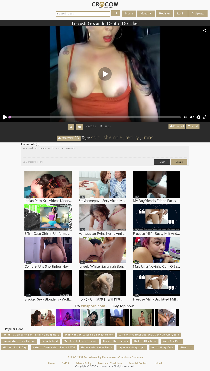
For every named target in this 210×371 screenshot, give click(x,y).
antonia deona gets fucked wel (53, 348)
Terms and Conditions (110, 363)
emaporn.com (93, 306)
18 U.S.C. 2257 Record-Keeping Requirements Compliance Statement (105, 357)
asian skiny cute (162, 348)
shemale (113, 137)
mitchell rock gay (15, 348)
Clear (162, 162)
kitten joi (185, 348)
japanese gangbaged (131, 348)
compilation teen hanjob (19, 341)
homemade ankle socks (96, 348)
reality (132, 137)
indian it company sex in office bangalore (31, 335)
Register (164, 13)
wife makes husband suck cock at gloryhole (149, 335)
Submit (179, 162)
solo (95, 137)
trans (147, 137)
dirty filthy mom (145, 341)
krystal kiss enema (115, 341)
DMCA (65, 363)
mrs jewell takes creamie (80, 341)
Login (180, 13)
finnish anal (50, 341)
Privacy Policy (83, 363)
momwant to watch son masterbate (89, 335)
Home (129, 13)
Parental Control (138, 363)
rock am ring (172, 341)
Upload (199, 13)
